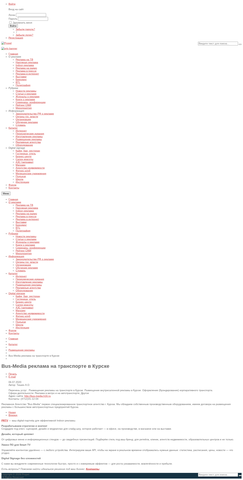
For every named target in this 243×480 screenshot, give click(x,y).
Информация (16, 256)
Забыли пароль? (25, 29)
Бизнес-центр (23, 301)
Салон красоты (24, 304)
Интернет (21, 276)
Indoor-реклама (25, 210)
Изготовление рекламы (29, 282)
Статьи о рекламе (26, 239)
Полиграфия (23, 230)
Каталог (13, 273)
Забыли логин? (24, 34)
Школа (19, 324)
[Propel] (6, 43)
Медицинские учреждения (31, 319)
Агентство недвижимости (30, 313)
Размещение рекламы (29, 284)
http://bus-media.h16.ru (37, 396)
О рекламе (15, 202)
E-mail (12, 376)
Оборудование (24, 290)
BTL (18, 227)
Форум (12, 330)
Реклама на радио (26, 213)
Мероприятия (24, 253)
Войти (12, 3)
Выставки (21, 222)
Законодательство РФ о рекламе (35, 259)
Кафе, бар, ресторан (28, 296)
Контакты (14, 333)
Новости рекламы (26, 236)
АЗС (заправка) (24, 307)
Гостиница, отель (26, 299)
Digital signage (17, 293)
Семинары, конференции (31, 247)
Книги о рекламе (25, 244)
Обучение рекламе (27, 267)
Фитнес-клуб (23, 316)
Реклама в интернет (27, 219)
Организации (23, 264)
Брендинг (21, 225)
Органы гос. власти (27, 262)
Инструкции (22, 327)
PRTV (4, 420)
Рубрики (13, 233)
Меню (6, 193)
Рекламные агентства (28, 287)
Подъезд (21, 321)
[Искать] (240, 44)
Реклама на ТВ (24, 205)
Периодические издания (30, 279)
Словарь (21, 270)
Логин (12, 15)
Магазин (20, 310)
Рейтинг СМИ (23, 250)
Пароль (13, 18)
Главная (13, 199)
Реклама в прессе (26, 216)
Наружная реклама (27, 207)
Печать (13, 373)
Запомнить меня (22, 22)
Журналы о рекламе (27, 242)
